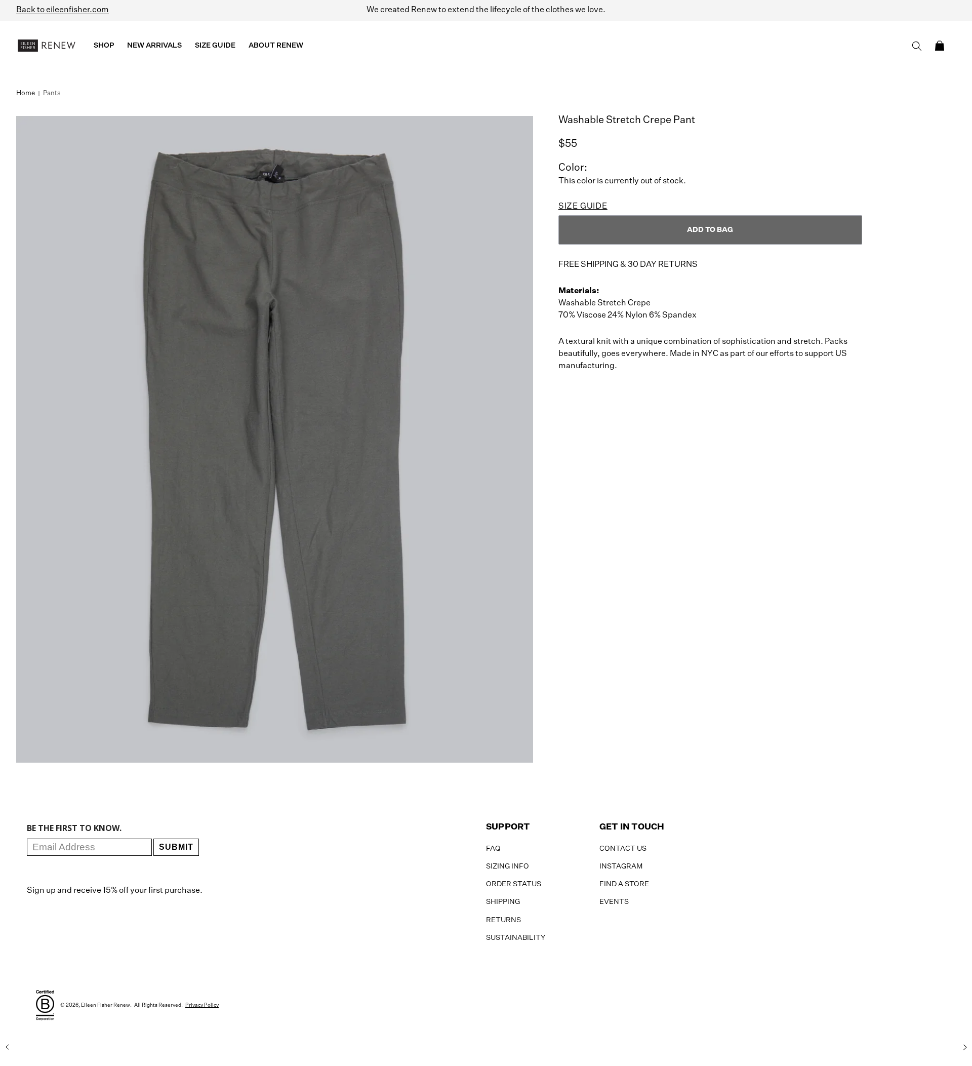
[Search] (917, 46)
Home (25, 93)
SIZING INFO (507, 866)
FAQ (493, 848)
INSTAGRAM (620, 866)
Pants (52, 93)
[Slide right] (965, 1047)
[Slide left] (7, 1047)
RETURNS (503, 920)
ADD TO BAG (710, 229)
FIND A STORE (624, 884)
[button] (939, 45)
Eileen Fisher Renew (105, 1005)
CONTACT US (622, 848)
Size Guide (583, 207)
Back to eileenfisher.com (62, 10)
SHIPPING (503, 901)
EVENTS (614, 901)
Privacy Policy (202, 1005)
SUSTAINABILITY (515, 937)
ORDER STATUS (513, 884)
